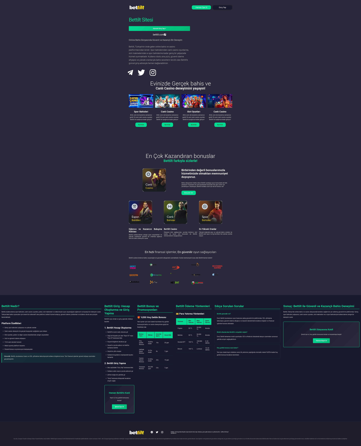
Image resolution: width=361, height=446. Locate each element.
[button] (141, 125)
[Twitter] (157, 432)
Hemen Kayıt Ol (321, 341)
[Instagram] (162, 432)
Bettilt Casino (170, 229)
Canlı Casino (167, 111)
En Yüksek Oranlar (207, 229)
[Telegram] (151, 432)
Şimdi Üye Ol (119, 407)
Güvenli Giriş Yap (159, 28)
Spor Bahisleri (141, 111)
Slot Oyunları (193, 111)
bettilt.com (158, 34)
